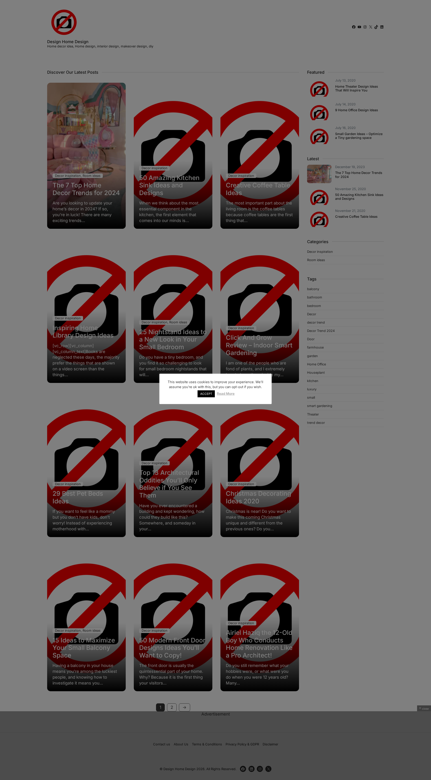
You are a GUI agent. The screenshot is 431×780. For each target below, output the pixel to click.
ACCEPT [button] (206, 394)
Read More (226, 393)
